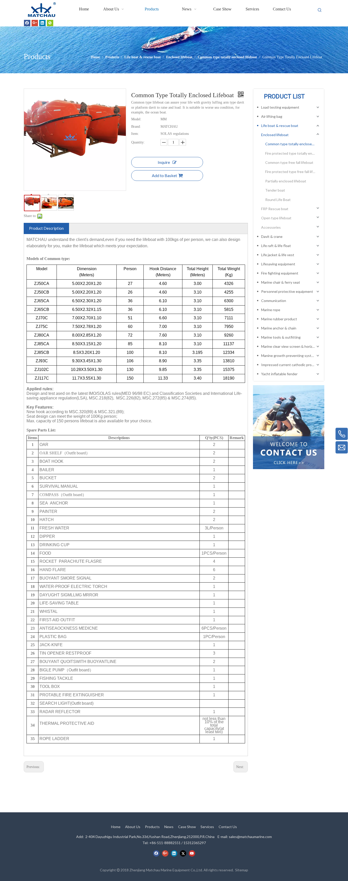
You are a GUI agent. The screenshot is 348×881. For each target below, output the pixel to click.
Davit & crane (272, 236)
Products (152, 827)
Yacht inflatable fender (279, 374)
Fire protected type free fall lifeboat (292, 171)
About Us (132, 827)
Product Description (46, 228)
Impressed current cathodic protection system (290, 365)
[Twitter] (183, 853)
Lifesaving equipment (278, 264)
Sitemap (241, 870)
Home (116, 827)
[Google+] (35, 23)
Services (207, 827)
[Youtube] (192, 853)
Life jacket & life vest (277, 255)
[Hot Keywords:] (319, 10)
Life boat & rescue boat (279, 125)
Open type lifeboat (276, 218)
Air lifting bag (271, 116)
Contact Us (228, 827)
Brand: (136, 126)
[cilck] (288, 427)
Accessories (271, 227)
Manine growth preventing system (288, 355)
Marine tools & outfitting (281, 337)
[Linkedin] (42, 23)
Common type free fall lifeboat (289, 162)
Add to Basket (164, 175)
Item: (135, 134)
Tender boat (275, 190)
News (168, 827)
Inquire (164, 162)
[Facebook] (27, 23)
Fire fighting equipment (279, 273)
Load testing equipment (280, 107)
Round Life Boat (278, 199)
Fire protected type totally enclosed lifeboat (292, 153)
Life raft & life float (276, 245)
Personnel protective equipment (287, 291)
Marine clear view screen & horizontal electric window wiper (290, 346)
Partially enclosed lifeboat (285, 181)
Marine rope (270, 310)
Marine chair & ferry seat (280, 282)
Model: (136, 119)
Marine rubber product (279, 319)
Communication (273, 300)
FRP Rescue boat (274, 209)
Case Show (187, 827)
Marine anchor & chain (278, 328)
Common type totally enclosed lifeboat (292, 144)
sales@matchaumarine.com (250, 836)
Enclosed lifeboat (275, 135)
